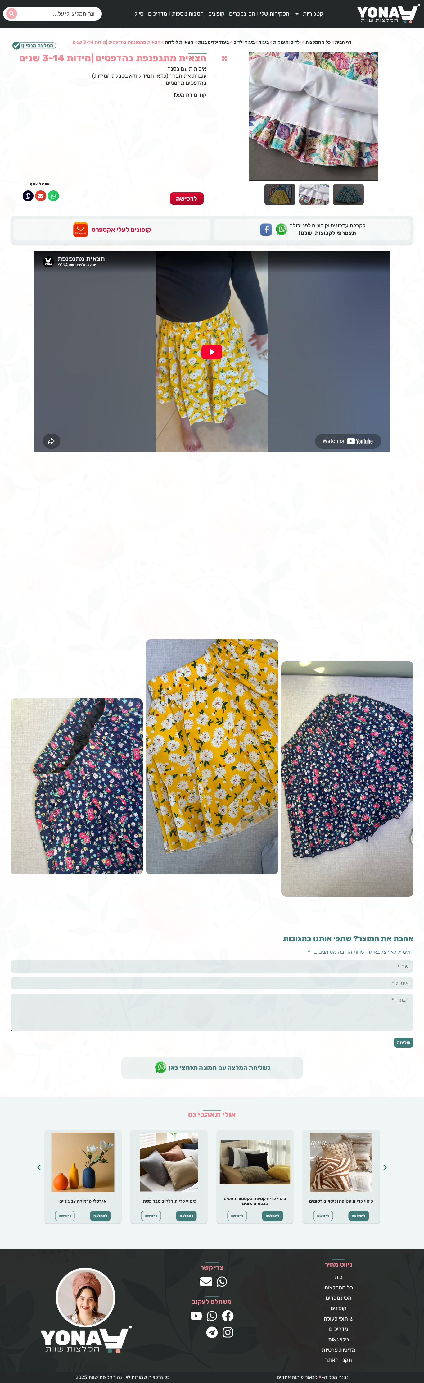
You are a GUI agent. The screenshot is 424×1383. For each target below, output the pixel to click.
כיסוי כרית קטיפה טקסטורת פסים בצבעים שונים (255, 1201)
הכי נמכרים (242, 13)
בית (339, 1277)
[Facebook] (228, 1316)
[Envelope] (206, 1282)
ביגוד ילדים (244, 42)
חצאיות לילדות (179, 42)
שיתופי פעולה (339, 1318)
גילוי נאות (338, 1339)
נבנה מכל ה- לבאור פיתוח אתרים (313, 1377)
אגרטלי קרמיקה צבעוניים (82, 1201)
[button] (53, 195)
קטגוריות (313, 13)
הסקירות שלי (274, 13)
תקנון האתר (338, 1360)
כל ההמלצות (318, 42)
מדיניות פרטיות (338, 1349)
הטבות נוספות (188, 13)
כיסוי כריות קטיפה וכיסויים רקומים (341, 1201)
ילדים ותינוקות (287, 42)
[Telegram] (212, 1332)
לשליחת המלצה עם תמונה (220, 1067)
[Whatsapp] (222, 1282)
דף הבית (343, 42)
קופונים (216, 13)
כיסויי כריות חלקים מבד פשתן (169, 1201)
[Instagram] (228, 1332)
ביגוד (264, 42)
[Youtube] (196, 1316)
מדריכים (157, 13)
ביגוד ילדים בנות (213, 42)
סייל (138, 13)
